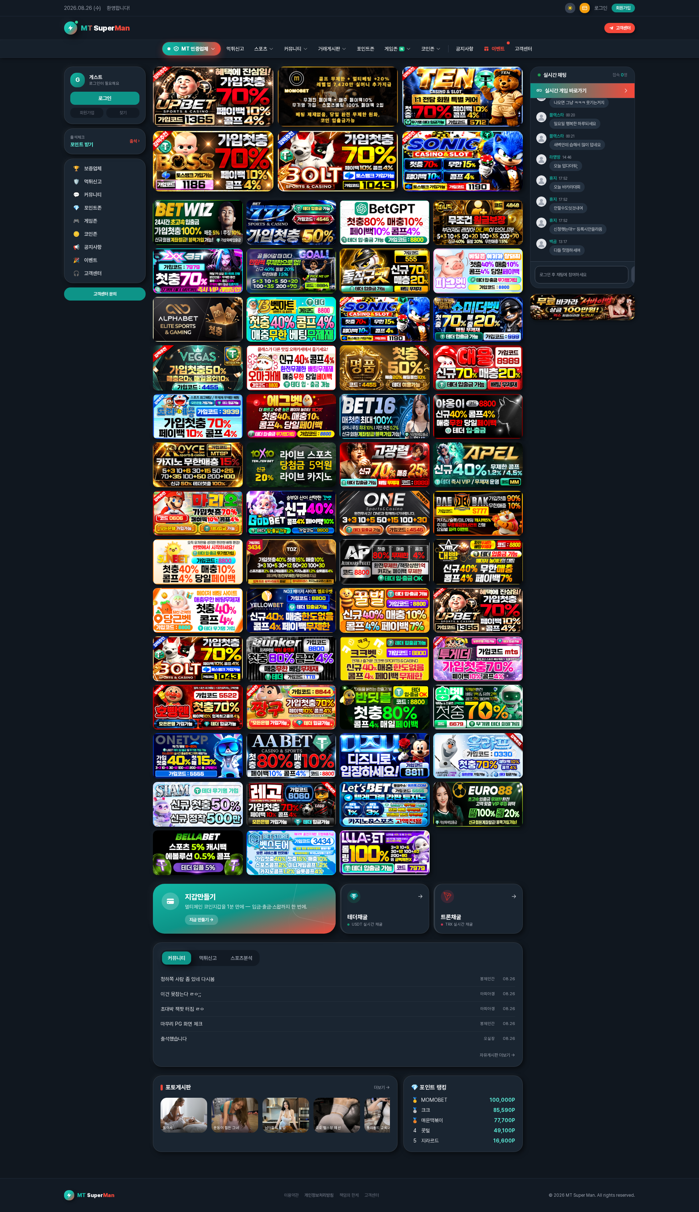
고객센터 (623, 28)
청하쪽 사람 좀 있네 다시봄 (187, 979)
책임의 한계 (349, 1195)
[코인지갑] (585, 8)
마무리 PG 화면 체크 (181, 1024)
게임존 (85, 221)
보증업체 (87, 168)
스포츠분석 (241, 958)
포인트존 (365, 49)
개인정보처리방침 (318, 1195)
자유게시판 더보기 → (497, 1055)
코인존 (85, 234)
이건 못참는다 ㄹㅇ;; (181, 994)
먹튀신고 (87, 181)
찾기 (123, 112)
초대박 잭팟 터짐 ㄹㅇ (182, 1009)
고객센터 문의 (105, 294)
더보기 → (382, 1087)
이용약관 (291, 1195)
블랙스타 (556, 115)
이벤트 (85, 260)
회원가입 (623, 8)
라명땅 (554, 157)
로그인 (600, 8)
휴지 (553, 178)
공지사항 (464, 49)
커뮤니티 (87, 195)
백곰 (553, 241)
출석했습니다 (174, 1039)
